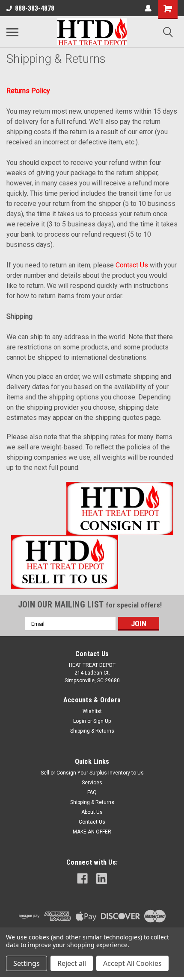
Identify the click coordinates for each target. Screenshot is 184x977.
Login (79, 721)
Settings (26, 963)
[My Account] (148, 8)
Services (92, 783)
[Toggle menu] (12, 32)
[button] (92, 508)
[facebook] (82, 878)
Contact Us (92, 822)
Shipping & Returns (92, 731)
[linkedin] (101, 878)
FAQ (92, 792)
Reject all (71, 963)
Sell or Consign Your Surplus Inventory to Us (92, 773)
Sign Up (102, 721)
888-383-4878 (34, 8)
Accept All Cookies (132, 963)
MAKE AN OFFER (92, 832)
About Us (92, 812)
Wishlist (92, 711)
